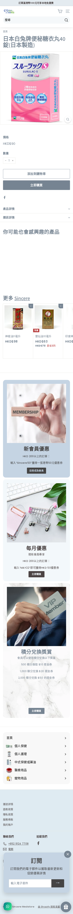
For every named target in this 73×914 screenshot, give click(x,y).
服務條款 (8, 819)
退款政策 (8, 809)
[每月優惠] (36, 512)
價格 (6, 137)
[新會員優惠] (36, 413)
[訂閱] (57, 883)
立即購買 (36, 185)
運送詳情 (9, 217)
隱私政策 (8, 814)
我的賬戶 (8, 824)
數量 (6, 153)
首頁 (5, 31)
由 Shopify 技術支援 (49, 906)
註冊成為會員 (36, 470)
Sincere (22, 298)
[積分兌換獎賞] (36, 616)
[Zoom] (67, 119)
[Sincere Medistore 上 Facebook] (38, 843)
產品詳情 (9, 209)
